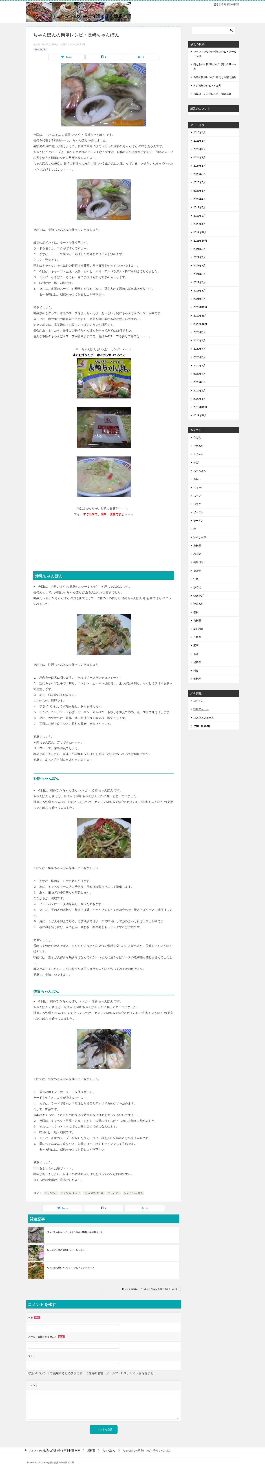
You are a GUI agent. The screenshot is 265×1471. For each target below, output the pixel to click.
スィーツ (198, 487)
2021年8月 (199, 257)
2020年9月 (199, 332)
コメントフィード (203, 717)
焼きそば (198, 595)
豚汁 (195, 653)
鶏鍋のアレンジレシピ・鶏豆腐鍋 (212, 93)
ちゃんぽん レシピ (70, 1193)
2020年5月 (199, 365)
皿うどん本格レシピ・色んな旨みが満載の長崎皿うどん (75, 1232)
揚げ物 (197, 570)
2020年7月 (199, 348)
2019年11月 (200, 415)
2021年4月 (199, 282)
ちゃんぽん (40, 49)
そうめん (198, 454)
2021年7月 (199, 265)
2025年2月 (199, 149)
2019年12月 (200, 407)
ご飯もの (198, 445)
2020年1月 (199, 398)
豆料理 (197, 637)
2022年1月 (199, 223)
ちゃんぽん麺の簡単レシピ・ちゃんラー (67, 1250)
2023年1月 (199, 190)
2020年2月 (199, 390)
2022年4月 (199, 199)
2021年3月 (199, 290)
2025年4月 (199, 132)
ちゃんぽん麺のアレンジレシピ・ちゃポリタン (70, 1267)
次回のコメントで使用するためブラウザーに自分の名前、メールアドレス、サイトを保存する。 (92, 1373)
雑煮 (195, 670)
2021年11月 (200, 232)
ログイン (198, 700)
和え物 (197, 553)
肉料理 (197, 620)
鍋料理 (197, 662)
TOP (54, 1450)
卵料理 (197, 545)
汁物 (195, 579)
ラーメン (198, 520)
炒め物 (197, 587)
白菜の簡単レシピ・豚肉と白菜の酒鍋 (214, 77)
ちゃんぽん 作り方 (94, 1193)
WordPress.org (202, 725)
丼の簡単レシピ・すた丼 (207, 85)
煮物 (195, 612)
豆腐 (195, 645)
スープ (197, 495)
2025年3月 (199, 140)
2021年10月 (200, 240)
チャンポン (113, 1193)
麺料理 (197, 678)
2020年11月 (200, 315)
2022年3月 (199, 207)
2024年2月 (199, 157)
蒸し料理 (198, 628)
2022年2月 (199, 215)
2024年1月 (199, 165)
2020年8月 (199, 340)
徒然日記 (198, 562)
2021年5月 (199, 274)
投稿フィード (201, 709)
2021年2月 (199, 298)
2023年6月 (199, 174)
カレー (197, 479)
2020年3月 (199, 382)
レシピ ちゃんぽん (133, 1193)
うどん (197, 437)
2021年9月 (199, 249)
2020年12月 (200, 307)
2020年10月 (200, 323)
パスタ (197, 504)
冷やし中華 (199, 537)
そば (195, 462)
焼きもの (198, 603)
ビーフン (198, 512)
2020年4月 (199, 373)
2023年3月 (199, 182)
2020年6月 (199, 357)
